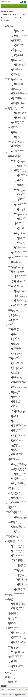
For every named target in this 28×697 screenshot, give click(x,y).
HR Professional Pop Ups (20, 468)
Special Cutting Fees (19, 593)
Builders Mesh (12, 613)
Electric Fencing (9, 26)
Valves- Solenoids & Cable (15, 499)
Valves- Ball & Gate (13, 493)
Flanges (17, 205)
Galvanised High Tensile (17, 128)
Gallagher (11, 27)
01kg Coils (17, 136)
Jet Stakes (14, 448)
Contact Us (11, 682)
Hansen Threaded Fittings (15, 393)
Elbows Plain (15, 421)
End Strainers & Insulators (21, 43)
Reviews (8, 676)
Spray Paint (11, 321)
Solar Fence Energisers (20, 66)
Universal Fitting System (20, 233)
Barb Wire (14, 122)
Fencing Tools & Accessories (15, 141)
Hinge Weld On (18, 303)
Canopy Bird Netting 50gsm (21, 517)
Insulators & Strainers (17, 41)
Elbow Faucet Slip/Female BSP (19, 374)
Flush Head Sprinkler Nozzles (18, 463)
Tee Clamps (21, 194)
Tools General (15, 149)
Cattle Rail (8, 25)
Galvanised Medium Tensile (18, 130)
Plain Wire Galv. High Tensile (18, 125)
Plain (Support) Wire (16, 262)
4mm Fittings (15, 439)
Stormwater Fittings (13, 487)
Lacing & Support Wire (14, 258)
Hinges (10, 657)
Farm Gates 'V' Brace (17, 272)
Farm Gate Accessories (17, 286)
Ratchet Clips (15, 430)
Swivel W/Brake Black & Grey (18, 635)
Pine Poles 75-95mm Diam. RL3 (19, 544)
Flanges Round (21, 208)
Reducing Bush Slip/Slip (17, 377)
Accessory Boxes (13, 629)
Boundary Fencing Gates (17, 80)
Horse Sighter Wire (16, 126)
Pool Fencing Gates (16, 96)
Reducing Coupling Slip (17, 378)
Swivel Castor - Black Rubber (18, 633)
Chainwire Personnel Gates (15, 154)
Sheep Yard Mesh (16, 608)
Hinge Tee (14, 661)
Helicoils (14, 260)
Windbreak (14, 530)
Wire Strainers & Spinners (18, 151)
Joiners (14, 428)
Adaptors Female (16, 342)
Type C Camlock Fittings (17, 364)
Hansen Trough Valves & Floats (19, 491)
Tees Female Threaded (17, 353)
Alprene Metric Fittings (14, 328)
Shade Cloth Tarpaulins (17, 534)
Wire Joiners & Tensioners (18, 150)
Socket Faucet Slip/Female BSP (19, 381)
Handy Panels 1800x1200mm (18, 602)
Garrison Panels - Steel (17, 101)
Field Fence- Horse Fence (21, 116)
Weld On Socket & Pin (20, 244)
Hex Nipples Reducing (17, 402)
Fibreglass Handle (16, 651)
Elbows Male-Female (16, 400)
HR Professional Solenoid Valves (19, 501)
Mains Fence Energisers (20, 64)
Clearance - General (13, 645)
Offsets (14, 49)
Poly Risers (11, 455)
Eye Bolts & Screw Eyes (17, 311)
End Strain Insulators (17, 60)
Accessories (12, 327)
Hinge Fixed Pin (18, 299)
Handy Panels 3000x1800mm (18, 607)
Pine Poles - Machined (14, 558)
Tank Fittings (12, 488)
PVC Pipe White (15, 410)
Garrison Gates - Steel (17, 102)
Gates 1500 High (19, 83)
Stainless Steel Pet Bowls (15, 666)
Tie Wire (14, 135)
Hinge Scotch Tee (16, 659)
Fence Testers (15, 36)
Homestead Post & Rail (17, 559)
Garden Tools (12, 650)
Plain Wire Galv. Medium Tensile (19, 123)
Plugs (13, 404)
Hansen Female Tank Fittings (18, 489)
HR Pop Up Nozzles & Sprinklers (19, 464)
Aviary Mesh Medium (14, 611)
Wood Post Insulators (20, 46)
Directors (14, 420)
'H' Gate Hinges (18, 167)
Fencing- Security (10, 152)
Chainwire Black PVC (14, 157)
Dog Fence (11, 614)
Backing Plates (18, 169)
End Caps (14, 334)
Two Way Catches (19, 232)
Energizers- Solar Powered (21, 35)
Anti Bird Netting (15, 513)
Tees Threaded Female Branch (19, 435)
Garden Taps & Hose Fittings (15, 390)
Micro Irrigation (12, 438)
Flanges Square (21, 209)
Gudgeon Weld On (22, 218)
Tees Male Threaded (16, 354)
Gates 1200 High (19, 82)
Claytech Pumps (13, 507)
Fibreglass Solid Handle (17, 655)
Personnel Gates (13, 266)
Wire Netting (9, 621)
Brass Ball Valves (16, 494)
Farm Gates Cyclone (16, 282)
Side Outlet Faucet (16, 380)
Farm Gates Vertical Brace (18, 271)
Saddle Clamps (18, 231)
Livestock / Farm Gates (17, 274)
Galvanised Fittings (16, 160)
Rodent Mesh (12, 619)
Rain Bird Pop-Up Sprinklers (18, 483)
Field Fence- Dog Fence (20, 118)
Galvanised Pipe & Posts (17, 246)
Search (7, 672)
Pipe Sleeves (18, 224)
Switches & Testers (16, 73)
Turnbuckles (15, 315)
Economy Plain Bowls (17, 667)
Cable (13, 59)
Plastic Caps (12, 320)
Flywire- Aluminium (16, 647)
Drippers (14, 441)
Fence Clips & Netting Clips (18, 142)
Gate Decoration (12, 306)
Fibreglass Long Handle (20, 653)
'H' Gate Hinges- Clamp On (21, 289)
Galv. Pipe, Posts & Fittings (15, 159)
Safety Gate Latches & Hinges (16, 107)
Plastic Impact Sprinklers (20, 481)
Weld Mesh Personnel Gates (18, 268)
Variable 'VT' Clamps (22, 203)
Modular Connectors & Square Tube (17, 316)
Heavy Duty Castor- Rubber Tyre (19, 641)
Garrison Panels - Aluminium (18, 103)
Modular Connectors (16, 318)
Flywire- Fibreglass (16, 648)
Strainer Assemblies (16, 253)
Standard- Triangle (16, 664)
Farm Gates (12, 270)
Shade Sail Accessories (17, 665)
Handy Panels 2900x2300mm (18, 605)
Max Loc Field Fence (17, 111)
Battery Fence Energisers (20, 63)
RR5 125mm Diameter (20, 589)
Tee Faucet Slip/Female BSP (18, 382)
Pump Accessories (13, 510)
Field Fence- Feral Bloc (20, 117)
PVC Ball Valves (16, 498)
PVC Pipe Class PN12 (20, 412)
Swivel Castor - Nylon (17, 637)
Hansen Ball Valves (16, 497)
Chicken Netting (12, 622)
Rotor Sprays (15, 450)
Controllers (11, 388)
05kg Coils (17, 138)
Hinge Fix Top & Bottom (20, 292)
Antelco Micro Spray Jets (17, 440)
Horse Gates (12, 284)
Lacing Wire (14, 261)
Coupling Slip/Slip (16, 373)
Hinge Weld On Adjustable (21, 304)
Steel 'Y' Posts (9, 535)
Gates (7, 265)
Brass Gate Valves (16, 496)
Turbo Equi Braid (19, 55)
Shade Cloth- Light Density (18, 525)
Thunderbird (11, 58)
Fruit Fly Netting (15, 520)
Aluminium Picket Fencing (15, 89)
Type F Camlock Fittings (17, 368)
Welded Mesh (9, 599)
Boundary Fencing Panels (18, 85)
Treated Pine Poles (10, 541)
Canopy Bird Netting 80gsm (21, 518)
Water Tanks (9, 594)
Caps (16, 181)
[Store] (14, 689)
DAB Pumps (12, 508)
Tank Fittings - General (17, 492)
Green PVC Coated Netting (15, 656)
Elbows (14, 333)
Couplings (14, 329)
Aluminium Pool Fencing (14, 94)
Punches (14, 449)
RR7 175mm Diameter (20, 592)
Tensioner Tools (15, 147)
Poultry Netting (12, 624)
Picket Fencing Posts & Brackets (19, 93)
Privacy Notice (12, 680)
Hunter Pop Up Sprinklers (17, 469)
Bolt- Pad (20, 176)
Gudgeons (17, 213)
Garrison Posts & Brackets (18, 106)
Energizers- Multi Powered (21, 34)
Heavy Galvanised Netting (15, 626)
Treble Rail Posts (19, 578)
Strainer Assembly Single (20, 255)
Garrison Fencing (13, 99)
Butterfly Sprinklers (16, 462)
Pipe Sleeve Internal (22, 226)
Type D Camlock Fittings (17, 366)
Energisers (14, 61)
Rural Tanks (12, 595)
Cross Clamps (21, 191)
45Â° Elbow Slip (15, 371)
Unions (13, 386)
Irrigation (8, 325)
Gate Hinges (15, 287)
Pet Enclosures (9, 503)
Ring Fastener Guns (16, 146)
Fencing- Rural (9, 108)
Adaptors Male (15, 343)
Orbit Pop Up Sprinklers (17, 482)
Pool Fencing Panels (16, 97)
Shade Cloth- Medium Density (18, 526)
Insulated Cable (15, 40)
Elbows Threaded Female (17, 424)
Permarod (14, 587)
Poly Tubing (12, 457)
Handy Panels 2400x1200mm (18, 603)
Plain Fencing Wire (13, 127)
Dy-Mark (14, 323)
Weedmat (11, 324)
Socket (13, 405)
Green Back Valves (16, 358)
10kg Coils (17, 140)
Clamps (17, 189)
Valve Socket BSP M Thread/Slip (19, 387)
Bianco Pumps (12, 506)
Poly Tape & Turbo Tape (20, 54)
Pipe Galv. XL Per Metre (20, 250)
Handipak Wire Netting (14, 627)
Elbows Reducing (16, 422)
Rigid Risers (12, 458)
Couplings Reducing (16, 330)
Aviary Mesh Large (13, 612)
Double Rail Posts (19, 569)
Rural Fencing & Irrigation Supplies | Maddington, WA (17, 694)
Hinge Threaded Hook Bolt (21, 301)
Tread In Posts (15, 56)
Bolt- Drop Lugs (21, 174)
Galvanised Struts (16, 252)
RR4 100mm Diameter (20, 588)
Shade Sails (12, 662)
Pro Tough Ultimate (19, 121)
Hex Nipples (15, 401)
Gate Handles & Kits (16, 37)
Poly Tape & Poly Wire (17, 69)
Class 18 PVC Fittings (14, 369)
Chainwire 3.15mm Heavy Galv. (16, 156)
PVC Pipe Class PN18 (20, 414)
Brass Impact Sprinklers (20, 479)
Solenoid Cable (15, 502)
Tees (13, 339)
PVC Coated (15, 133)
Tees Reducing (15, 356)
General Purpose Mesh (14, 617)
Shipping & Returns (13, 678)
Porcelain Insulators (19, 44)
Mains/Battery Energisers (20, 65)
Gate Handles (15, 68)
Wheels (14, 643)
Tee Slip (14, 383)
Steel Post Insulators (19, 45)
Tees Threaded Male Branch (18, 436)
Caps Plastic (21, 183)
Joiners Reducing (16, 429)
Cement (11, 309)
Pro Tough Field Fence (17, 120)
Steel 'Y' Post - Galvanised (15, 537)
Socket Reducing (16, 406)
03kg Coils (17, 137)
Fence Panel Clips (19, 204)
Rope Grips (14, 313)
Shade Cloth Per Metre (17, 523)
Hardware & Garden (10, 308)
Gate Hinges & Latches (14, 285)
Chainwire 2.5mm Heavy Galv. (15, 155)
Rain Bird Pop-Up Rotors (20, 484)
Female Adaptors (16, 335)
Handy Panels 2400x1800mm (18, 604)
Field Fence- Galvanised (20, 112)
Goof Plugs (14, 445)
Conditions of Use (13, 681)
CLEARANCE (9, 628)
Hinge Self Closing (19, 300)
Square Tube (15, 319)
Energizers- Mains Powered (21, 32)
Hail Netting (14, 521)
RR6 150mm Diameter (20, 590)
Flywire (10, 646)
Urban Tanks (12, 597)
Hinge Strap (14, 660)
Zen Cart (16, 695)
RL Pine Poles (12, 542)
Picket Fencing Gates (17, 90)
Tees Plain (14, 433)
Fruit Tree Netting (13, 512)
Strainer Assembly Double (21, 256)
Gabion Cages (9, 263)
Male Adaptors (15, 337)
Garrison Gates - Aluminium (18, 104)
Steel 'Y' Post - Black (14, 536)
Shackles (14, 314)
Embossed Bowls (16, 669)
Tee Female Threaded (17, 338)
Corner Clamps (21, 190)
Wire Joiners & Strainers (17, 75)
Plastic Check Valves (14, 451)
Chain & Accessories (13, 310)
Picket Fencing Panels (17, 92)
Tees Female (15, 407)
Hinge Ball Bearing (19, 290)
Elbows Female (15, 398)
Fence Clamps (21, 193)
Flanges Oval (21, 207)
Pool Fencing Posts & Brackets (19, 98)
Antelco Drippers (19, 443)
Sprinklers (11, 460)
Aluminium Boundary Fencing (15, 79)
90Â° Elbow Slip (15, 372)
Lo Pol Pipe (14, 417)
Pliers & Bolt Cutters (16, 145)
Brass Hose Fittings (16, 391)
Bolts (16, 170)
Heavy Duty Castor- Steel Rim (18, 642)
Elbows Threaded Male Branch (19, 425)
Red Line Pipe (15, 416)
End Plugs (14, 426)
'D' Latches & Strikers (20, 161)
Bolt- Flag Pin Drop (22, 175)
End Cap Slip (15, 376)
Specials (8, 675)
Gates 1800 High (19, 84)
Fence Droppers (15, 143)
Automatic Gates (10, 24)
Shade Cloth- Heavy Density (18, 527)
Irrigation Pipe (12, 409)
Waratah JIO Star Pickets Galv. (16, 539)
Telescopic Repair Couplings (18, 385)
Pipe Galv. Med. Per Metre (21, 251)
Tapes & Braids (15, 50)
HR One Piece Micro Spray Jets (19, 446)
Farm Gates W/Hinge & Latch (18, 280)
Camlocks (11, 361)
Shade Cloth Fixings (16, 528)
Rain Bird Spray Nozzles (20, 486)
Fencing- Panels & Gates (11, 78)
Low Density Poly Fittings (14, 419)
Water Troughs (12, 598)
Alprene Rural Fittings (14, 340)
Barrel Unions (15, 395)
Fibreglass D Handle (19, 652)
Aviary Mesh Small (13, 609)
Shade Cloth (12, 522)
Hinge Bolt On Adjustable (20, 291)
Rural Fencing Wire (13, 109)
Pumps (7, 505)
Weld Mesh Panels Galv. (14, 600)
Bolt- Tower (20, 180)
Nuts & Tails (15, 359)
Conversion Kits (15, 344)
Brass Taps (14, 392)
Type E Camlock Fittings (17, 367)
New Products (9, 673)
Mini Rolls (11, 618)
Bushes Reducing (16, 396)
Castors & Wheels (13, 631)
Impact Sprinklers (16, 478)
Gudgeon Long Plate (22, 217)
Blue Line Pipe (15, 415)
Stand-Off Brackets (16, 70)
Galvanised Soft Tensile (17, 131)
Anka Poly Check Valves (17, 453)
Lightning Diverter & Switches (18, 48)
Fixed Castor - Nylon (16, 636)
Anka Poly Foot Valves (17, 454)
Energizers (14, 29)
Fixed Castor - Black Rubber (18, 632)
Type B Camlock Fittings (17, 363)
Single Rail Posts (19, 560)
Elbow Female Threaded (17, 332)
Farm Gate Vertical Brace (20, 281)
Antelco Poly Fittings (13, 357)
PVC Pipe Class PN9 (20, 411)
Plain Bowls (14, 670)
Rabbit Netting (12, 623)
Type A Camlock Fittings (17, 362)
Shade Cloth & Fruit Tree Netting (13, 511)
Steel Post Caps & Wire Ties (15, 540)
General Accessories (16, 39)
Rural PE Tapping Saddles (15, 459)
